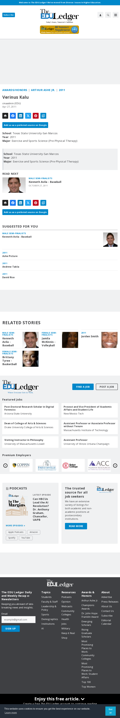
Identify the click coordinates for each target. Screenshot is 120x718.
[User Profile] (100, 15)
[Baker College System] (23, 465)
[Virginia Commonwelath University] (76, 465)
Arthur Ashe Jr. (43, 90)
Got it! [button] (111, 711)
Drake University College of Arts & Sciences (28, 427)
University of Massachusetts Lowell (24, 443)
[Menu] (116, 15)
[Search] (108, 15)
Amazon (34, 532)
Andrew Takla (10, 266)
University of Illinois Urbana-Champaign (86, 443)
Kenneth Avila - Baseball (45, 182)
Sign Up (10, 628)
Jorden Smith (90, 336)
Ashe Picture (10, 256)
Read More (76, 526)
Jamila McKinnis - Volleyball (48, 342)
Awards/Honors (14, 90)
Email (4, 614)
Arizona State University (18, 413)
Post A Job (107, 386)
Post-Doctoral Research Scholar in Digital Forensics (29, 408)
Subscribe (9, 15)
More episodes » (15, 525)
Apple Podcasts (16, 532)
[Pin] (36, 116)
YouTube (25, 537)
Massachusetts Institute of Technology (86, 430)
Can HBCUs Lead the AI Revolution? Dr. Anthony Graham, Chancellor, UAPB (41, 509)
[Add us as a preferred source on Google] (43, 116)
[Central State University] (102, 465)
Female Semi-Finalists (49, 333)
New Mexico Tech (74, 413)
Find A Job (83, 386)
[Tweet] (28, 116)
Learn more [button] (11, 712)
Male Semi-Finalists (40, 178)
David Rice (8, 277)
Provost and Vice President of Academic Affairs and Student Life (88, 408)
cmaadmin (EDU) (11, 103)
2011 (62, 90)
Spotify (11, 537)
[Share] (13, 116)
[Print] (5, 116)
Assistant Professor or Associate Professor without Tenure (89, 425)
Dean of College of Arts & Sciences (25, 423)
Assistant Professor (76, 439)
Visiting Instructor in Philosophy (23, 439)
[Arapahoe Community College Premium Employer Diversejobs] (49, 465)
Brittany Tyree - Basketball (9, 361)
